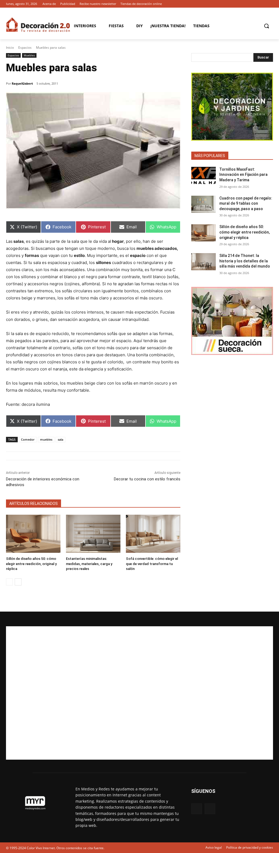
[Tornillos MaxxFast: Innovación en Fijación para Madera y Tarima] (203, 175)
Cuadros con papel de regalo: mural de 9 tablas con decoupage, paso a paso (245, 203)
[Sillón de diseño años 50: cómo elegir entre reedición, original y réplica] (33, 534)
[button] (266, 25)
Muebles (29, 55)
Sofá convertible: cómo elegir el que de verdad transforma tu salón (152, 563)
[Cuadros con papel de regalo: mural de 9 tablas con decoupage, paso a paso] (203, 204)
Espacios (25, 47)
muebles (46, 439)
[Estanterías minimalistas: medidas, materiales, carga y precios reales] (93, 534)
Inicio (10, 47)
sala (60, 439)
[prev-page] (9, 581)
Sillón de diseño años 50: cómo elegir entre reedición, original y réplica (31, 563)
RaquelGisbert (22, 83)
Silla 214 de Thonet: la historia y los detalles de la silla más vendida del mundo (244, 260)
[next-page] (18, 581)
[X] (270, 4)
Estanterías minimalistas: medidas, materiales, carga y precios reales (89, 563)
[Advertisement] (139, 693)
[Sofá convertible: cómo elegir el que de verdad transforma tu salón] (153, 534)
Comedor (28, 439)
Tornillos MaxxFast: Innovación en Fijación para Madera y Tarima (243, 174)
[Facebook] (262, 4)
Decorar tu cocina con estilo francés (147, 479)
